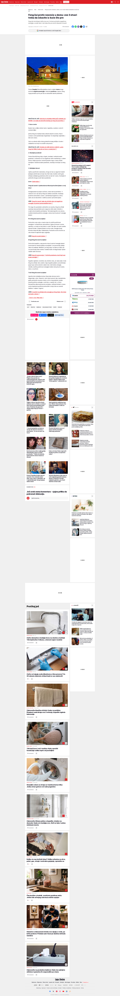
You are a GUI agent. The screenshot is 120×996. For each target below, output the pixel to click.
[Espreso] (47, 985)
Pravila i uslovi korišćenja (52, 988)
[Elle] (51, 985)
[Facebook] (50, 991)
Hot (28, 307)
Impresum (44, 988)
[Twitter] (53, 991)
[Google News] (66, 991)
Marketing (38, 988)
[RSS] (70, 991)
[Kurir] (35, 985)
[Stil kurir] (55, 985)
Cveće (54, 307)
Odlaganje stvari (47, 307)
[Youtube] (63, 991)
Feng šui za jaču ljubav (38, 236)
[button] (65, 27)
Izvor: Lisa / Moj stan (36, 297)
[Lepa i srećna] (4, 2)
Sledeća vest (60, 301)
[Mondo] (41, 985)
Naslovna (30, 9)
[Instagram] (60, 991)
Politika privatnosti (76, 988)
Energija (39, 307)
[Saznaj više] (92, 102)
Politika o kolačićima (66, 988)
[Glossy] (59, 985)
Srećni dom (40, 9)
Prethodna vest (35, 301)
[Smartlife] (65, 985)
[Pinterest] (56, 991)
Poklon (60, 307)
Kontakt (60, 988)
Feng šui (33, 307)
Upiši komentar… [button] (35, 498)
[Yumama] (77, 985)
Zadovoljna (35, 181)
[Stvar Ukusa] (83, 985)
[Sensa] (71, 985)
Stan (35, 9)
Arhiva (82, 988)
